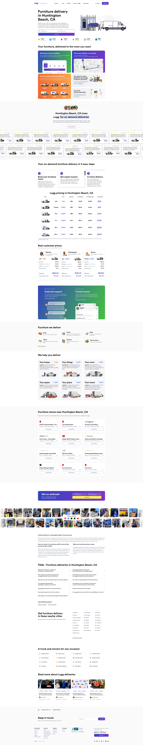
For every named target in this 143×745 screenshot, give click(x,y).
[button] (12, 137)
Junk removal (46, 736)
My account (55, 731)
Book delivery (49, 429)
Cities (63, 3)
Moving (45, 729)
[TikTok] (71, 518)
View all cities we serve (77, 637)
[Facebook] (68, 518)
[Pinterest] (101, 741)
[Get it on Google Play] (103, 732)
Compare (36, 732)
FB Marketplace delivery (48, 733)
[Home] (38, 709)
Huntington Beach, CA (45, 709)
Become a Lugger (37, 736)
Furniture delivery (47, 731)
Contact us (55, 732)
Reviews (63, 729)
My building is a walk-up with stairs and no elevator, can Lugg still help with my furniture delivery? (84, 575)
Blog (35, 733)
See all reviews (71, 126)
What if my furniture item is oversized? (81, 588)
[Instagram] (65, 518)
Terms (43, 741)
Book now (105, 3)
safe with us (80, 83)
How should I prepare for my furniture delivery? (49, 592)
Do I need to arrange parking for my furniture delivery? (85, 579)
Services (56, 3)
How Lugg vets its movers (80, 299)
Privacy (40, 741)
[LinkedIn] (105, 741)
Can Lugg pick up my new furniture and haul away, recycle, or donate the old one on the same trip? (84, 584)
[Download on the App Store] (96, 732)
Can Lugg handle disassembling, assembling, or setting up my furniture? (47, 584)
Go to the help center (52, 604)
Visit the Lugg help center (50, 298)
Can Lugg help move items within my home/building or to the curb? (88, 592)
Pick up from (42, 30)
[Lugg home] (36, 3)
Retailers (69, 3)
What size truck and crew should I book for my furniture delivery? (53, 579)
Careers (63, 731)
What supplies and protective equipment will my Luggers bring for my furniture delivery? (48, 575)
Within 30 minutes (55, 69)
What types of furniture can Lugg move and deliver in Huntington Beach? (47, 570)
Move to (61, 30)
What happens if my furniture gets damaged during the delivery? (53, 595)
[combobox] (47, 31)
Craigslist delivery (47, 732)
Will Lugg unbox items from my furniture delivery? (49, 588)
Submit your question (42, 604)
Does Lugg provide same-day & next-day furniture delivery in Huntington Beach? (83, 570)
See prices (56, 34)
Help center (55, 729)
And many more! (42, 346)
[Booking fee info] (45, 268)
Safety (54, 733)
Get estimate (86, 3)
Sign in (98, 3)
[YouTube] (78, 518)
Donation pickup (46, 735)
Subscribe (102, 718)
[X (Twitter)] (75, 518)
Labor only (45, 738)
